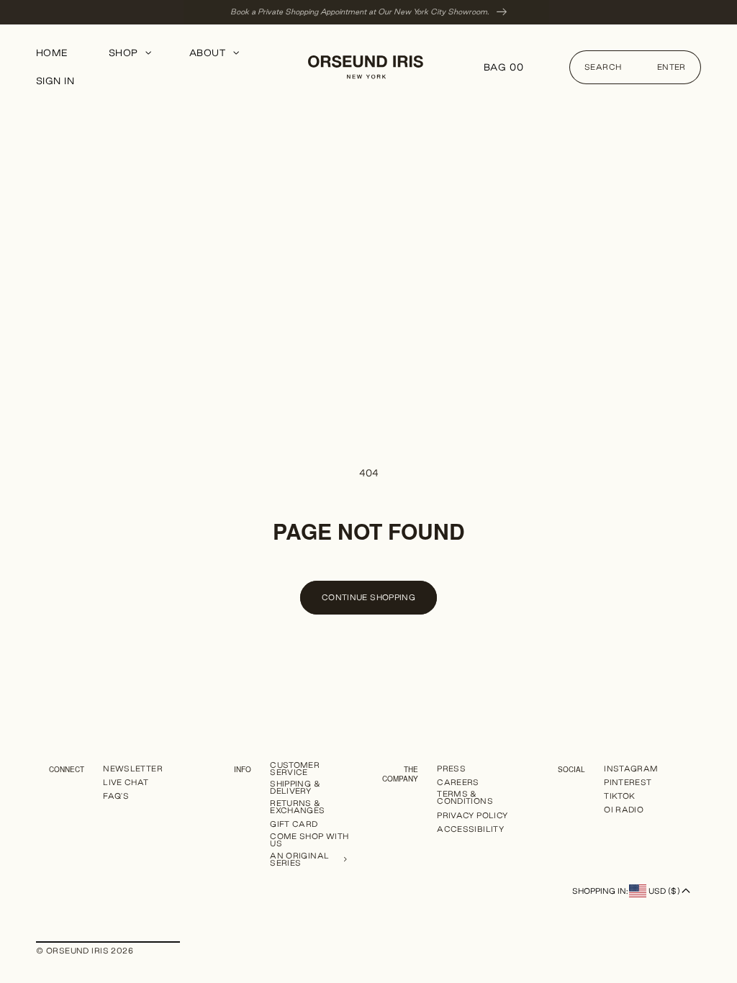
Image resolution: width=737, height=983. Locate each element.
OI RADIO (623, 809)
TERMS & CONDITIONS (465, 797)
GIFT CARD (293, 824)
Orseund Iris (77, 950)
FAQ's (116, 796)
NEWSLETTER (133, 769)
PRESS (451, 769)
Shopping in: (626, 891)
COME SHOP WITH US (309, 840)
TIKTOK (619, 796)
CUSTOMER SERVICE (295, 768)
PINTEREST (627, 782)
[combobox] (635, 67)
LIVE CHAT (125, 782)
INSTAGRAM (631, 769)
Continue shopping (368, 597)
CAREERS (458, 782)
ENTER (671, 67)
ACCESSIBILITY (470, 829)
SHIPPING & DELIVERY (295, 787)
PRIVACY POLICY (472, 815)
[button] (129, 53)
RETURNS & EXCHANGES (297, 807)
